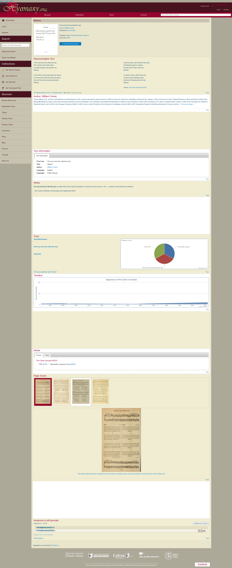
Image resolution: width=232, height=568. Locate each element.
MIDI (68, 38)
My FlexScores (11, 76)
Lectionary (6, 131)
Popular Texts (7, 118)
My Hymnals (10, 82)
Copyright (94, 565)
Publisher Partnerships (132, 565)
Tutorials (5, 155)
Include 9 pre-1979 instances (43, 535)
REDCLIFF (37, 254)
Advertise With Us (118, 565)
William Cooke (52, 167)
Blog (3, 143)
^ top (207, 93)
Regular (73, 93)
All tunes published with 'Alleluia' (45, 272)
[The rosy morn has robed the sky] (46, 247)
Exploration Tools (8, 106)
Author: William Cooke (66, 28)
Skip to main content (6, 1)
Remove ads (205, 6)
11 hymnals (72, 30)
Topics (4, 112)
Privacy (100, 565)
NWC (73, 364)
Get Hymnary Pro (151, 565)
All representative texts (42, 93)
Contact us (55, 545)
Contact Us (108, 565)
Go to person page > (187, 104)
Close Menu (10, 20)
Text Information (42, 156)
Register (226, 10)
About (88, 565)
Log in (219, 10)
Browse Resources (9, 100)
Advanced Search (8, 51)
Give (142, 565)
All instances (38, 538)
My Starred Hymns (13, 70)
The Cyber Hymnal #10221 (138, 87)
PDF (72, 35)
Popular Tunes (7, 124)
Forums (5, 149)
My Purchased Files (13, 88)
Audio (47, 355)
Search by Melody (9, 58)
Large (79, 93)
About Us (5, 161)
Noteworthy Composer (81, 35)
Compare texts (57, 93)
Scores (38, 355)
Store (112, 15)
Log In (4, 26)
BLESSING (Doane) (40, 239)
